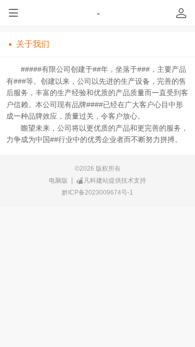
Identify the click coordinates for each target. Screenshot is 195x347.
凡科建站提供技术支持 (115, 180)
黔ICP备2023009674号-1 (97, 192)
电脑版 (58, 180)
